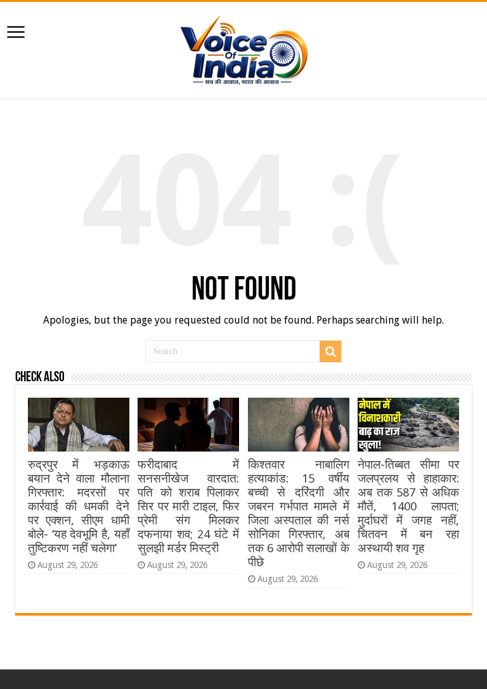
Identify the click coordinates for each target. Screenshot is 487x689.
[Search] (330, 351)
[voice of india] (243, 47)
